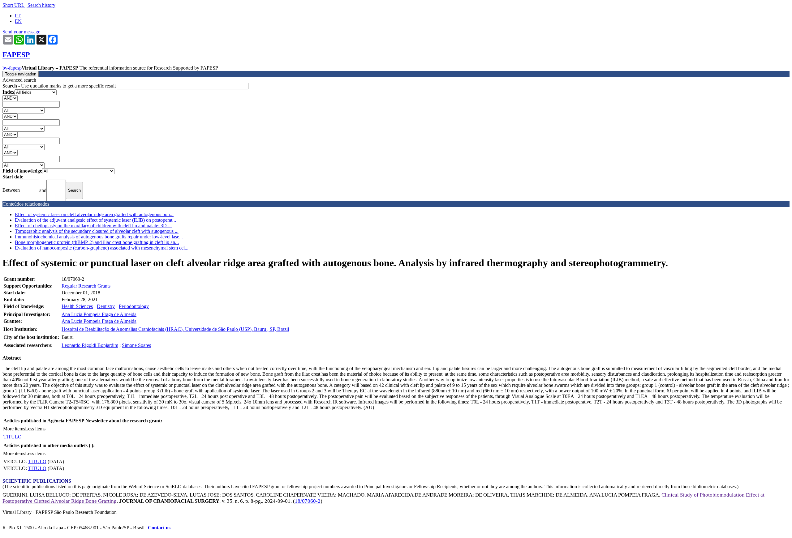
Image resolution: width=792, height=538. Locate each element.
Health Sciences (77, 306)
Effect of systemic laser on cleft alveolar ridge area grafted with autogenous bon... (94, 214)
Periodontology (134, 306)
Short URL (13, 5)
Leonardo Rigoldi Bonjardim (90, 345)
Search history (41, 5)
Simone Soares (136, 345)
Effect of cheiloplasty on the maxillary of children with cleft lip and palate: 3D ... (93, 225)
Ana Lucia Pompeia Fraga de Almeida (99, 314)
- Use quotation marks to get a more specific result (59, 85)
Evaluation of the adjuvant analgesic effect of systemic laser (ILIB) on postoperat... (95, 220)
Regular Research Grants (86, 285)
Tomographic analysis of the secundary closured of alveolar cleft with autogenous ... (97, 231)
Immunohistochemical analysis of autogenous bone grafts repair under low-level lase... (99, 236)
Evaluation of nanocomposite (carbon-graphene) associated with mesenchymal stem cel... (101, 247)
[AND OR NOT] (10, 97)
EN (18, 21)
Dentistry (106, 306)
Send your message (21, 31)
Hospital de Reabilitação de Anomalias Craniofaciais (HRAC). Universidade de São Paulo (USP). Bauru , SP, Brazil (175, 329)
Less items (35, 428)
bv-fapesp (12, 67)
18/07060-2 (308, 501)
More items (14, 428)
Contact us (159, 527)
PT (18, 15)
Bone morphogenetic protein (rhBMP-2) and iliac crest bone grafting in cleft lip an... (97, 242)
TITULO (12, 436)
